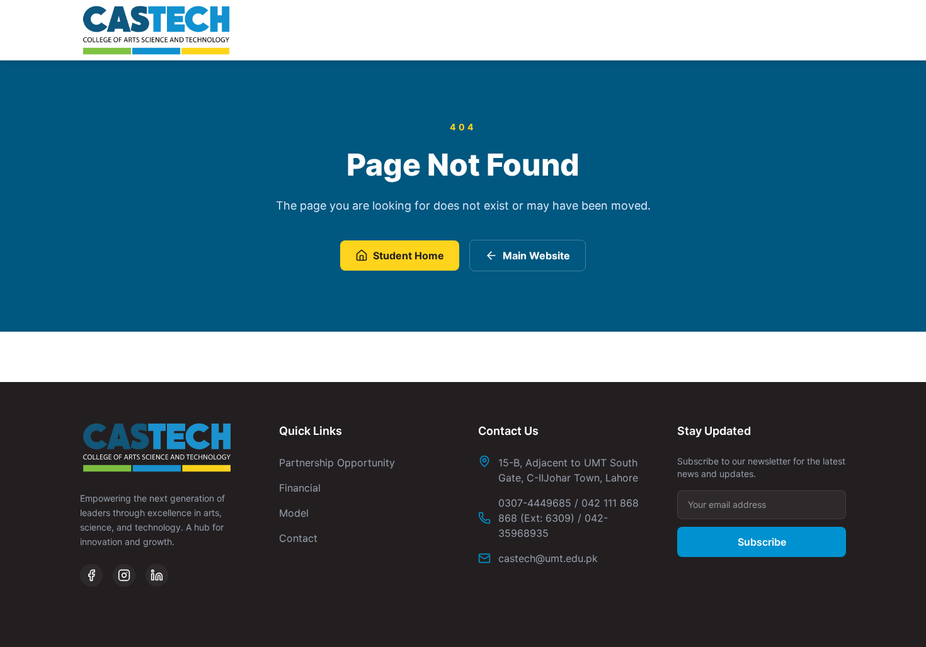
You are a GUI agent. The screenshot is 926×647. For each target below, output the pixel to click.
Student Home (408, 255)
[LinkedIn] (157, 575)
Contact (298, 538)
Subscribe (762, 542)
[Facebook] (91, 575)
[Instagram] (124, 575)
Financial (300, 487)
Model (294, 513)
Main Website (536, 255)
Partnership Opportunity (337, 462)
